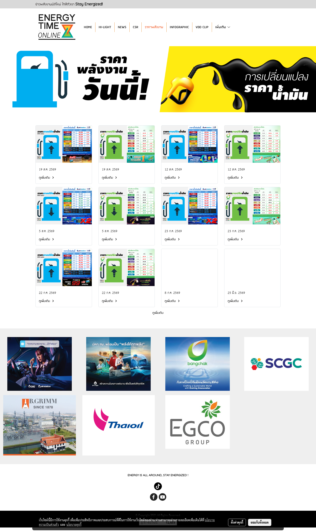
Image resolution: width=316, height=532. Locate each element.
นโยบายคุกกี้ (73, 524)
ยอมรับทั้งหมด (260, 522)
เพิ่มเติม (221, 27)
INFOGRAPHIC (179, 27)
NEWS (122, 27)
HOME (88, 27)
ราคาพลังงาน (154, 27)
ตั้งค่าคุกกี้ (237, 522)
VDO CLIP (202, 27)
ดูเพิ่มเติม (45, 177)
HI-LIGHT (105, 27)
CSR (135, 27)
